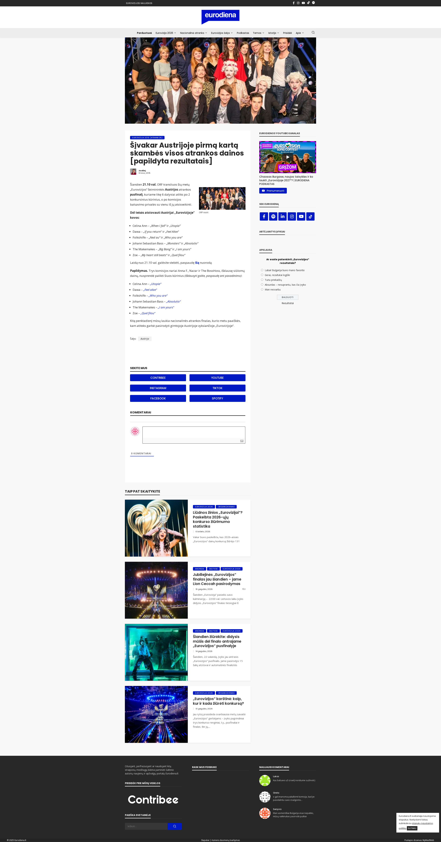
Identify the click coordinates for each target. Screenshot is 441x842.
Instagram (158, 388)
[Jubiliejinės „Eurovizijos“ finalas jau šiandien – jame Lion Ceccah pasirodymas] (156, 590)
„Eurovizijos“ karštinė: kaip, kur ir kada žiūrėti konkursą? (218, 701)
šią (197, 263)
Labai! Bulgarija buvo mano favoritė (285, 270)
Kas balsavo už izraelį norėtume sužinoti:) (294, 780)
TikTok (218, 388)
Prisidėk (287, 33)
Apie (298, 33)
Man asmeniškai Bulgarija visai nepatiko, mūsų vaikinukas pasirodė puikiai (293, 815)
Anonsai (199, 568)
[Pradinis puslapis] (221, 17)
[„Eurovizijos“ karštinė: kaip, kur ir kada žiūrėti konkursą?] (156, 714)
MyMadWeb (428, 840)
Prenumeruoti (275, 190)
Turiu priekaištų (273, 279)
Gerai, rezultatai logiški (277, 275)
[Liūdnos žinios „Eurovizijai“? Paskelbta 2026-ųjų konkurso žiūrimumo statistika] (156, 528)
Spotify (217, 398)
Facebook (158, 398)
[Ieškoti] (313, 32)
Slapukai (205, 840)
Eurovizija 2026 (164, 33)
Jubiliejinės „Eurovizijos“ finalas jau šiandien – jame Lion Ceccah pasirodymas (217, 579)
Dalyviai (213, 568)
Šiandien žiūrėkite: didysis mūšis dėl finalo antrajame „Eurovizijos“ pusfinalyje (217, 641)
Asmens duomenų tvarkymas (226, 840)
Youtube (217, 378)
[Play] (288, 157)
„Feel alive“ (150, 290)
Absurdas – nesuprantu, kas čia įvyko (285, 284)
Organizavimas (226, 506)
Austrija (145, 338)
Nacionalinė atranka (192, 33)
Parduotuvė (144, 33)
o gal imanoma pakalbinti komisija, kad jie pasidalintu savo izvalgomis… (294, 798)
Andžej (142, 170)
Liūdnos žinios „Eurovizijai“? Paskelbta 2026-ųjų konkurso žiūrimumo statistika (218, 519)
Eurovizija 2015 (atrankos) (147, 137)
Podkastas (243, 33)
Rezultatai (288, 303)
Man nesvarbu (273, 289)
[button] (287, 179)
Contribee (158, 378)
